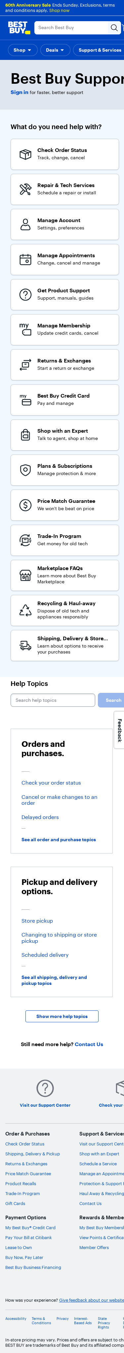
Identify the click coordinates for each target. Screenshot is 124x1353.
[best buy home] (19, 27)
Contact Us (90, 1203)
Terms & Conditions (41, 1321)
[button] (23, 50)
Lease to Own (18, 1247)
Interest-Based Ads (83, 1321)
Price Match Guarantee (28, 1173)
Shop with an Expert (99, 1153)
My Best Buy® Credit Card (30, 1227)
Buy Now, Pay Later (24, 1257)
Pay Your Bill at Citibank (28, 1237)
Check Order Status (24, 1143)
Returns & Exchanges (26, 1163)
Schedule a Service (98, 1163)
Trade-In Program (22, 1193)
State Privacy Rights (104, 1323)
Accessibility (15, 1319)
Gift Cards (15, 1203)
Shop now (59, 10)
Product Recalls (20, 1183)
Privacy (63, 1319)
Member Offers (94, 1247)
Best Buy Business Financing (33, 1267)
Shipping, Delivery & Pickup (32, 1153)
